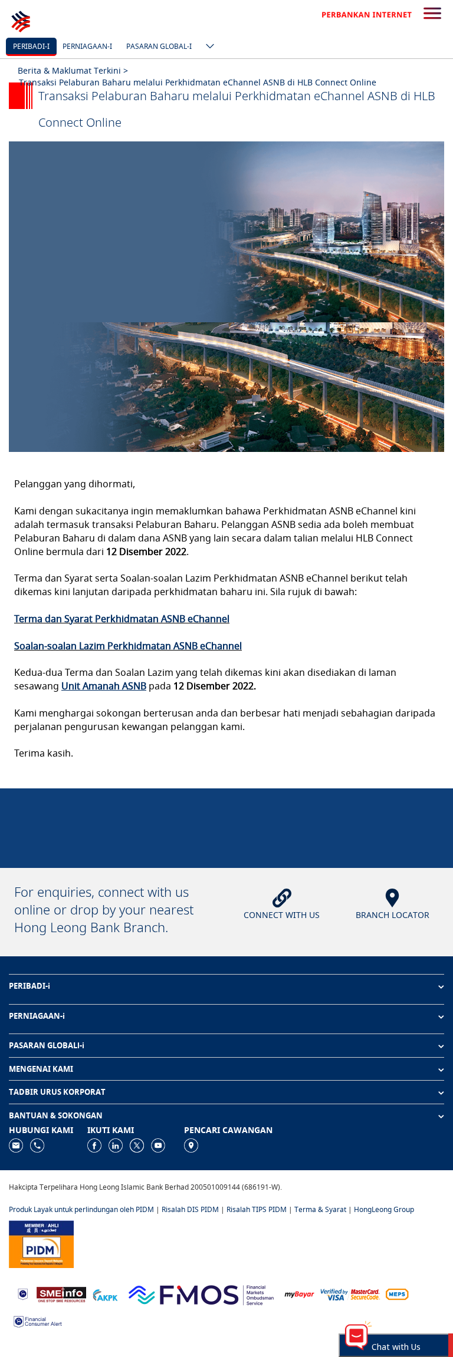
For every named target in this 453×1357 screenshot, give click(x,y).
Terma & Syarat (320, 1209)
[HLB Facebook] (94, 1145)
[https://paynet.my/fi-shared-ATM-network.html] (397, 1293)
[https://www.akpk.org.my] (105, 1293)
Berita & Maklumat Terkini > (73, 70)
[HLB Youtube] (158, 1145)
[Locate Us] (191, 1145)
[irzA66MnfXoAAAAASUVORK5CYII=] (37, 1145)
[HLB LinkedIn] (116, 1145)
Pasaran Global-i (159, 46)
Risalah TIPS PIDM (256, 1209)
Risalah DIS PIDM (190, 1209)
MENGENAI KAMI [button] (41, 1069)
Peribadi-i (31, 46)
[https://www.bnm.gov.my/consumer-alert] (38, 1320)
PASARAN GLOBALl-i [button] (46, 1045)
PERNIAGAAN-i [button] (37, 1016)
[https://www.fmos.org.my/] (201, 1293)
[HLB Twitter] (137, 1145)
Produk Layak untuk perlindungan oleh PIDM (81, 1209)
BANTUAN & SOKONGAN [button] (56, 1115)
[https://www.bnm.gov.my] (23, 1293)
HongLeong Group (384, 1209)
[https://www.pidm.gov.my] (41, 1243)
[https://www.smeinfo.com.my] (61, 1293)
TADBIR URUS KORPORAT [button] (57, 1092)
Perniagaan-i (87, 46)
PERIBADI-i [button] (29, 985)
